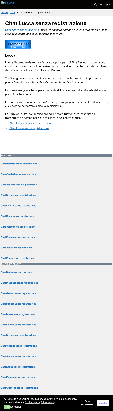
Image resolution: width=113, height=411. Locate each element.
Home (4, 12)
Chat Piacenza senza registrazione (19, 282)
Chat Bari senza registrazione (16, 272)
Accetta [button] (103, 403)
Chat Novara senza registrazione (18, 195)
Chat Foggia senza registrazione (18, 377)
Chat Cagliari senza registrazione (18, 174)
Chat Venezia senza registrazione (19, 184)
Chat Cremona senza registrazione (19, 387)
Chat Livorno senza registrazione (30, 123)
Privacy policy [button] (48, 402)
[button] (95, 4)
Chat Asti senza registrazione (16, 247)
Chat (12, 12)
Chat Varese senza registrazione (18, 226)
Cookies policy (32, 402)
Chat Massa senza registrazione (29, 128)
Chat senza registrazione (21, 29)
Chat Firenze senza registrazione (18, 303)
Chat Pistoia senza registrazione (18, 237)
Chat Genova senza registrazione (18, 293)
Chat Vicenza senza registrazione (19, 345)
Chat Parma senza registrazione (18, 258)
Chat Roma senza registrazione (17, 216)
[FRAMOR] (32, 4)
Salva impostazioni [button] (87, 403)
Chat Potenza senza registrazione (19, 163)
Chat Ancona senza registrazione (18, 356)
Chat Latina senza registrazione (18, 366)
